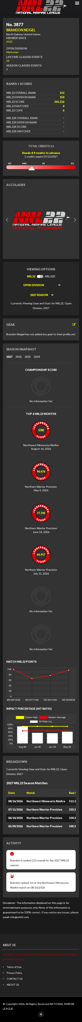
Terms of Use (14, 967)
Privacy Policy (14, 972)
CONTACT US (15, 978)
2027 (9, 356)
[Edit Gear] (74, 324)
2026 (18, 356)
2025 (28, 356)
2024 (37, 356)
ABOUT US (13, 984)
